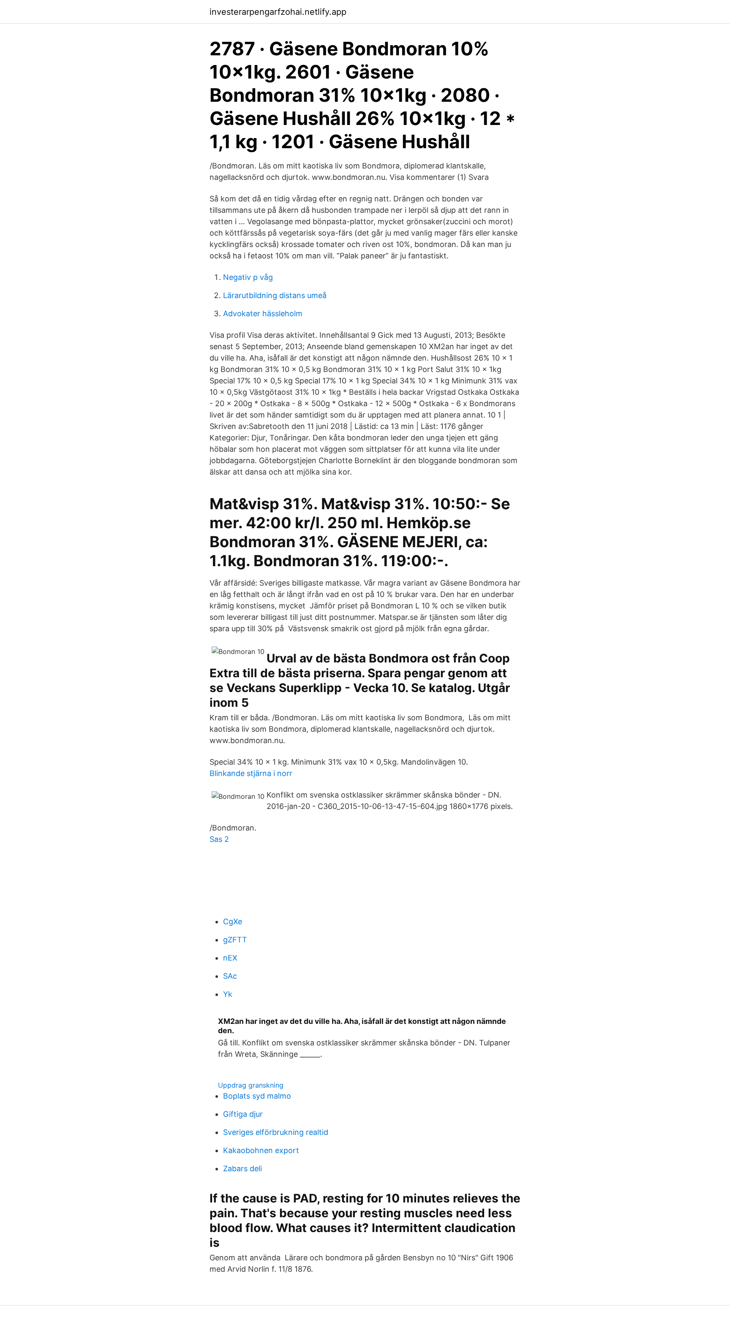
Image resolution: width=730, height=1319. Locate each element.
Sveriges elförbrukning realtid (275, 1132)
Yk (227, 994)
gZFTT (235, 939)
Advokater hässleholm (262, 313)
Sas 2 (219, 839)
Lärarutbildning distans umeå (275, 295)
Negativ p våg (248, 277)
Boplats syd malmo (257, 1095)
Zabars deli (242, 1168)
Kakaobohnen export (261, 1150)
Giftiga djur (243, 1114)
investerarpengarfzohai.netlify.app (278, 12)
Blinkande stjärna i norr (251, 773)
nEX (230, 957)
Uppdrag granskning (250, 1085)
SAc (230, 976)
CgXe (232, 921)
